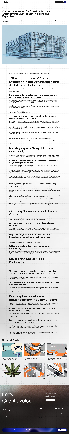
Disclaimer (21, 423)
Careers (25, 423)
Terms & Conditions (12, 423)
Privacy (17, 423)
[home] (5, 2)
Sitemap (33, 423)
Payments (29, 423)
